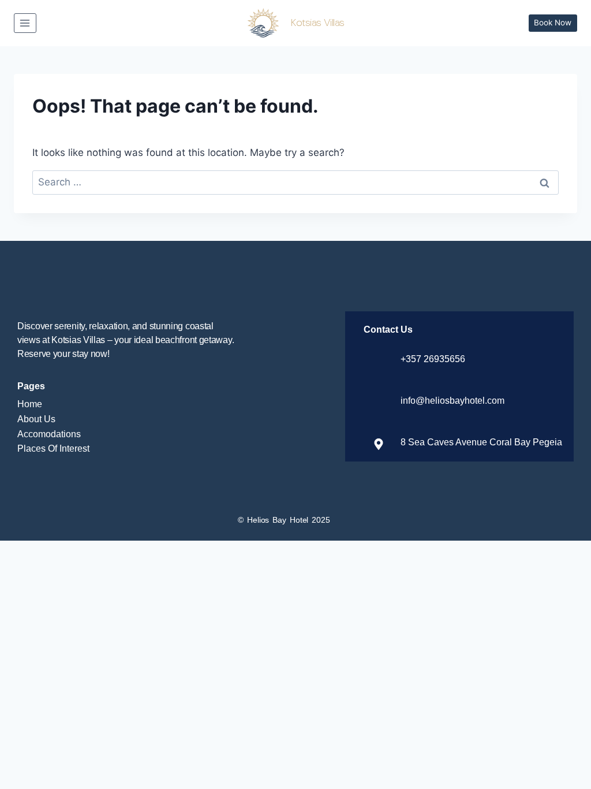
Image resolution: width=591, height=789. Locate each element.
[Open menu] (25, 22)
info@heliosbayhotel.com (452, 400)
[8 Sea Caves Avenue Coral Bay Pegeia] (379, 444)
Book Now (552, 22)
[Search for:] (295, 182)
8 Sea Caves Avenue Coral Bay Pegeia (481, 442)
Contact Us (388, 329)
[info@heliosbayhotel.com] (379, 403)
